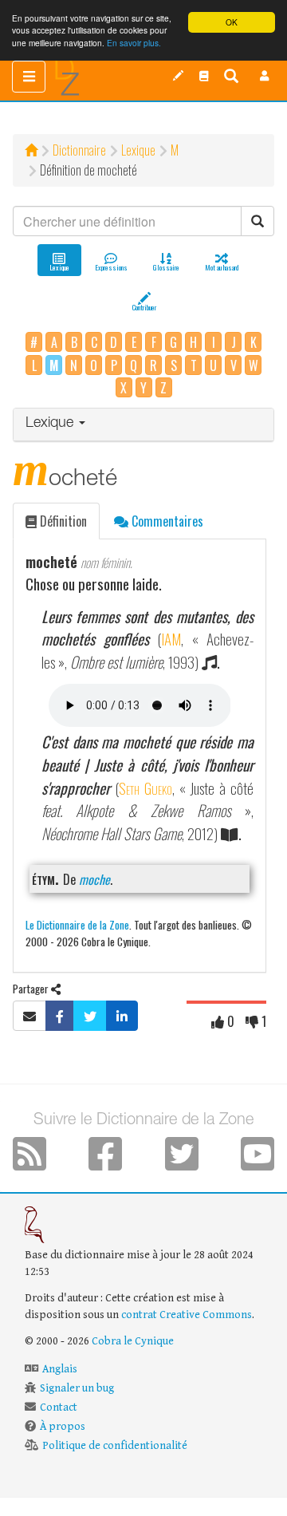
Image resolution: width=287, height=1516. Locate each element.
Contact (58, 1407)
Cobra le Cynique (133, 1341)
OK (232, 22)
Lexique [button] (51, 424)
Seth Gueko (145, 787)
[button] (264, 76)
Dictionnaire (79, 150)
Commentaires (165, 521)
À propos (62, 1426)
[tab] (143, 425)
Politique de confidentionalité (114, 1445)
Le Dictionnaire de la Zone (77, 924)
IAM (171, 638)
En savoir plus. (134, 43)
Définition (62, 521)
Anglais (59, 1369)
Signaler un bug (77, 1388)
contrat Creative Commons (186, 1315)
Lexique (138, 150)
